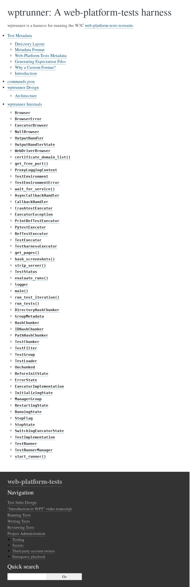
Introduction (26, 73)
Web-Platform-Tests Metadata (41, 55)
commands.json (21, 81)
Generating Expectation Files (40, 61)
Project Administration (26, 533)
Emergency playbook (29, 556)
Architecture (26, 95)
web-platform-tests (34, 481)
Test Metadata (19, 35)
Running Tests (19, 515)
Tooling (18, 539)
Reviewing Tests (20, 527)
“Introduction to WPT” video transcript (39, 508)
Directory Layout (30, 44)
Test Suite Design (21, 502)
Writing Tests (18, 521)
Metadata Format (30, 49)
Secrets (18, 545)
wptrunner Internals (24, 104)
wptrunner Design (23, 87)
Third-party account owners (33, 550)
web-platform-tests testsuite (109, 25)
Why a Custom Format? (35, 67)
